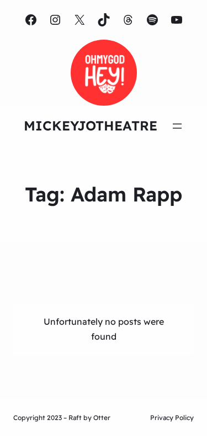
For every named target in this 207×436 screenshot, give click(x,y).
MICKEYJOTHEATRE (90, 125)
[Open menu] (177, 126)
